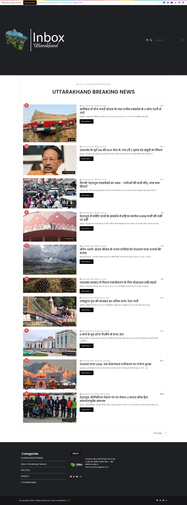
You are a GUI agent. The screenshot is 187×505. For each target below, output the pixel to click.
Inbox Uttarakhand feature (33, 464)
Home (80, 84)
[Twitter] (74, 476)
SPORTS (25, 476)
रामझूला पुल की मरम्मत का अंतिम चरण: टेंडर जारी (109, 301)
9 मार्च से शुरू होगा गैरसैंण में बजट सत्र (102, 334)
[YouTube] (77, 476)
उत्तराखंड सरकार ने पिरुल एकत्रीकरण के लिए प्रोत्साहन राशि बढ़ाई (118, 282)
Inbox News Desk (88, 106)
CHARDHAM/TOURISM (32, 458)
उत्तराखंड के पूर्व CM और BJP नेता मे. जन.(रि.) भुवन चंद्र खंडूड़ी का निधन (61, 3)
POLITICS (25, 470)
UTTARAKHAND (28, 482)
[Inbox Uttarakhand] (34, 40)
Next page (158, 433)
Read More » (87, 121)
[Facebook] (71, 476)
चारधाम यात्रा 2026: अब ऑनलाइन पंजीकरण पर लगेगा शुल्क (115, 364)
